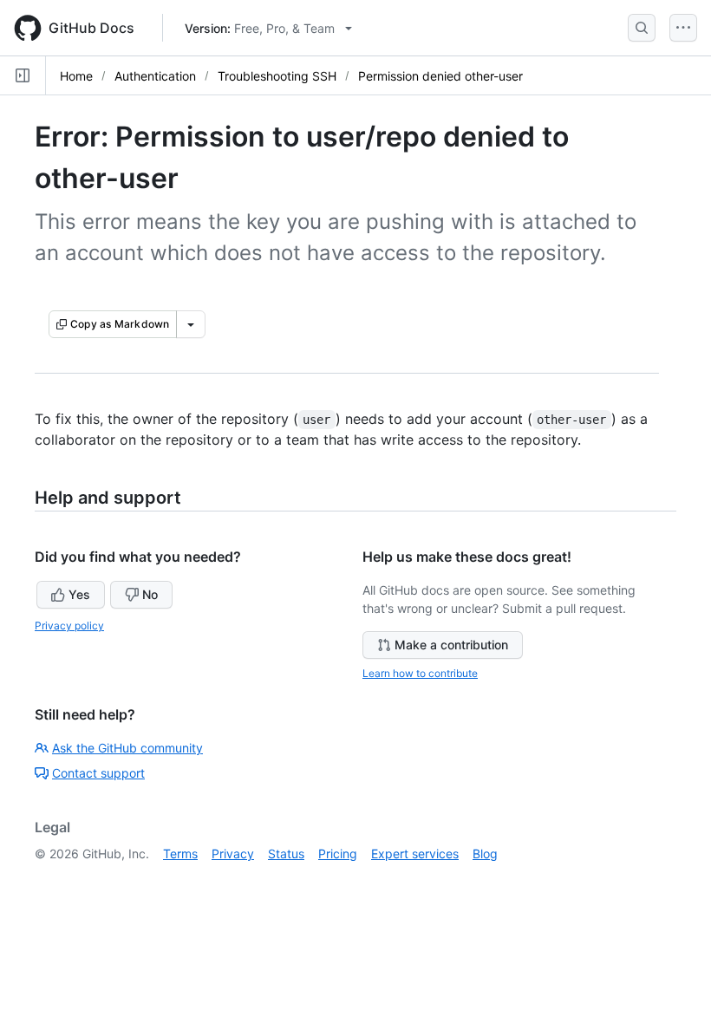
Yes (79, 594)
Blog (485, 853)
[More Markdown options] (190, 324)
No (150, 594)
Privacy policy (69, 625)
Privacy (233, 853)
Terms (180, 853)
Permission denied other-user (440, 75)
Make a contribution (451, 644)
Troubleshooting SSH (277, 75)
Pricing (337, 853)
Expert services (415, 853)
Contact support (98, 773)
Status (286, 853)
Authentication (155, 75)
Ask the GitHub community (127, 747)
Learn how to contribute (420, 673)
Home (76, 75)
